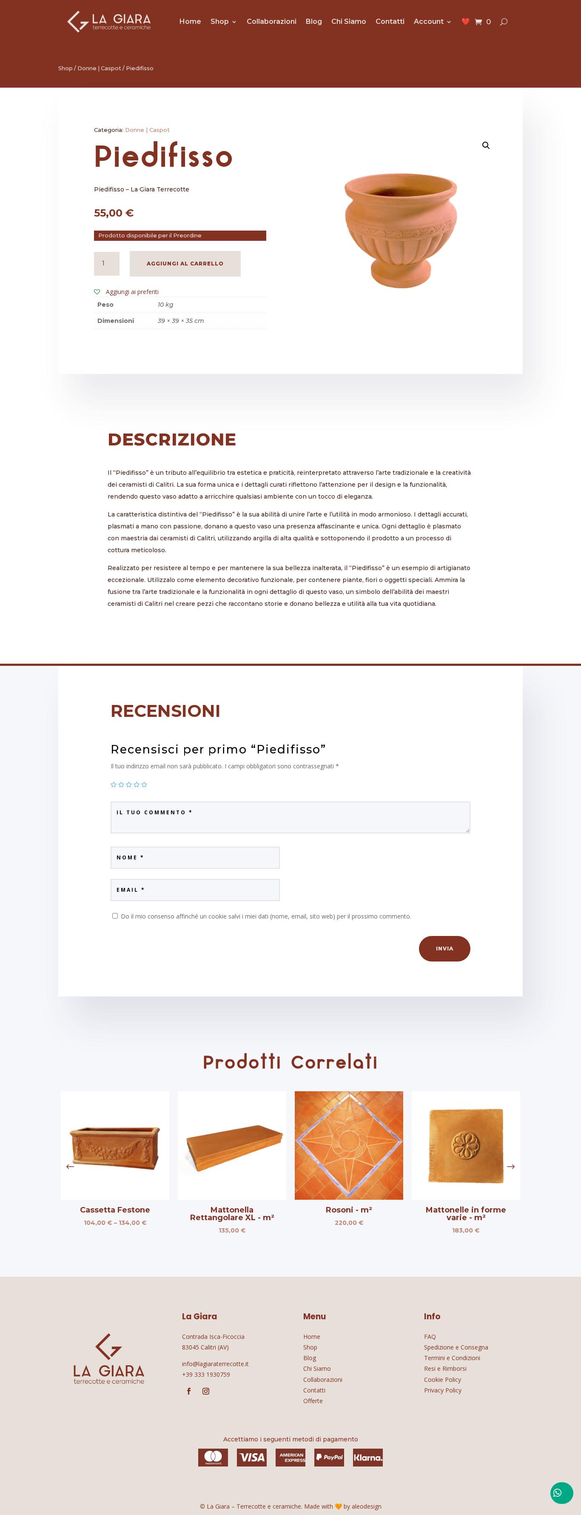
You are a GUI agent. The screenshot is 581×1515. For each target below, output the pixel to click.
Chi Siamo (348, 21)
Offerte (313, 1401)
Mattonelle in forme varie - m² (466, 1213)
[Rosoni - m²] (349, 1197)
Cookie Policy (442, 1379)
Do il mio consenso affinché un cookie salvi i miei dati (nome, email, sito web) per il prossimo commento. (266, 916)
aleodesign (367, 1506)
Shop (220, 21)
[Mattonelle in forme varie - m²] (466, 1197)
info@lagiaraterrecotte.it (215, 1364)
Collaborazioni (271, 21)
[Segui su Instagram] (206, 1391)
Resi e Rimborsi (445, 1368)
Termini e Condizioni (452, 1358)
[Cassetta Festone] (115, 1197)
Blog (314, 21)
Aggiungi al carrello (185, 263)
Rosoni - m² (349, 1210)
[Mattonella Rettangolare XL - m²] (232, 1197)
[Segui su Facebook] (189, 1391)
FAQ (430, 1336)
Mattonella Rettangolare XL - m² (232, 1213)
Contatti (390, 21)
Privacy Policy (442, 1390)
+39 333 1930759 (206, 1374)
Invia (444, 948)
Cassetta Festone (115, 1210)
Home (190, 21)
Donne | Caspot (99, 68)
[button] (510, 1167)
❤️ (465, 21)
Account (429, 21)
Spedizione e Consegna (456, 1347)
